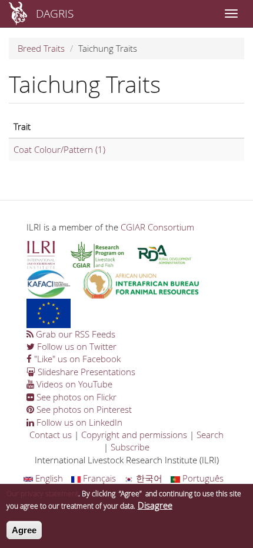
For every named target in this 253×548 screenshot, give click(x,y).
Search (210, 434)
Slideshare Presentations (85, 371)
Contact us (50, 434)
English (48, 478)
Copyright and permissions (134, 434)
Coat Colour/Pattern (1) (59, 149)
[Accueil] (18, 13)
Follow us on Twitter (75, 346)
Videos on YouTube (73, 384)
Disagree (155, 505)
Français (98, 478)
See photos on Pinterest (83, 409)
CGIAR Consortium (157, 227)
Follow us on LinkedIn (78, 422)
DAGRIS (55, 13)
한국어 (148, 478)
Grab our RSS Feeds (74, 334)
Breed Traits (41, 48)
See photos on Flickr (75, 397)
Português (202, 478)
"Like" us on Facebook (76, 359)
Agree (24, 530)
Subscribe (130, 447)
